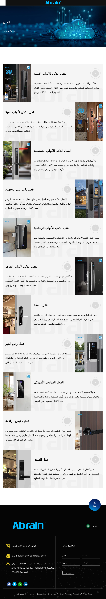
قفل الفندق (41, 459)
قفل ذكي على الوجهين (19, 189)
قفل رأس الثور (14, 344)
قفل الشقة (41, 305)
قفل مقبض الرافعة (17, 421)
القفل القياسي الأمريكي (49, 382)
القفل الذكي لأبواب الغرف (21, 266)
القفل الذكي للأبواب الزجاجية (52, 228)
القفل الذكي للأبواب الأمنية (50, 73)
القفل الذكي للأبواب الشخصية (52, 151)
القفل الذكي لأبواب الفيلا (20, 112)
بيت (13, 31)
